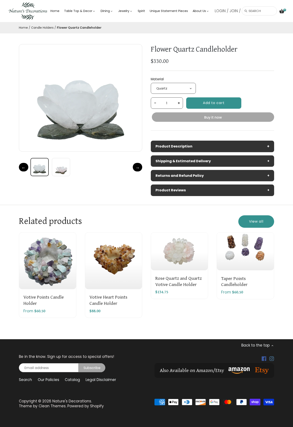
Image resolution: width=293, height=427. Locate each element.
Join (234, 10)
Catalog (72, 379)
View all (256, 221)
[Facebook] (264, 358)
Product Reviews (212, 190)
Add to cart (214, 102)
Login (220, 10)
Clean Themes (52, 406)
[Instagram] (271, 358)
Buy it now (213, 117)
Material (157, 79)
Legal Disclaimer (101, 379)
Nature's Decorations (71, 401)
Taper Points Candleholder (234, 281)
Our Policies (48, 379)
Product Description (212, 146)
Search (25, 379)
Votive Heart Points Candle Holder (108, 299)
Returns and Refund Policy (212, 175)
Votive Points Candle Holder (43, 299)
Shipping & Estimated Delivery (212, 161)
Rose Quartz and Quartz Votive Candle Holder (178, 281)
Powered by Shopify (85, 406)
